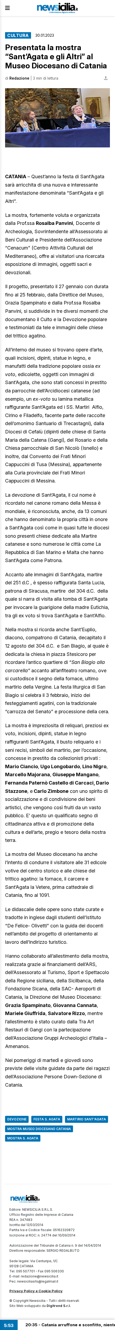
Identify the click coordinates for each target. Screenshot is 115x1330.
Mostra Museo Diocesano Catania (39, 1129)
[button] (57, 117)
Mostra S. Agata (22, 1138)
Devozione (16, 1119)
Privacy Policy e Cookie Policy (36, 1291)
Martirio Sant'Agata (86, 1119)
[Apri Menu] (7, 8)
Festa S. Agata (46, 1119)
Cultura (18, 35)
